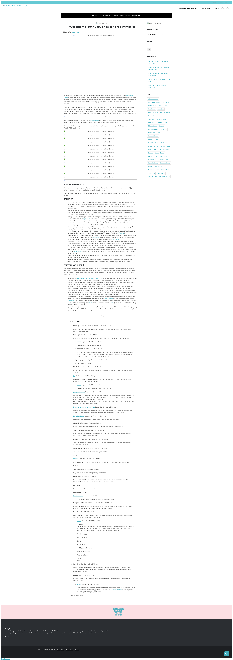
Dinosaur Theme (162, 122)
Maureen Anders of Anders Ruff (84, 407)
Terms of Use (69, 650)
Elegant (161, 126)
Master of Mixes (153, 146)
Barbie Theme (163, 106)
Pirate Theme (152, 160)
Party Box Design (79, 416)
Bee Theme (151, 109)
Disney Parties (152, 126)
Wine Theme (161, 173)
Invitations (164, 143)
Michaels (96, 237)
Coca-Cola (151, 119)
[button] (228, 8)
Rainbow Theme (165, 163)
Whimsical (151, 173)
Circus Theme (161, 116)
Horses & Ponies (153, 136)
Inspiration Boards (153, 143)
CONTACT (118, 615)
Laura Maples (108, 299)
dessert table (94, 120)
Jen (74, 376)
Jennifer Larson (78, 496)
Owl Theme (163, 156)
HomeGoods (78, 252)
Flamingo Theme (153, 129)
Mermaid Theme (165, 146)
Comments (75, 32)
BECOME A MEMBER (223, 2)
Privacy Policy (60, 650)
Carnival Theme (165, 112)
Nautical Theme (153, 156)
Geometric (164, 129)
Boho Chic (161, 109)
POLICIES (118, 613)
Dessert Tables (161, 119)
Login (214, 2)
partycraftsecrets (79, 392)
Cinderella (151, 116)
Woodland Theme (164, 176)
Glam (158, 133)
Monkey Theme (159, 153)
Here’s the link (117, 590)
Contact (77, 650)
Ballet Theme (152, 106)
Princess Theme (163, 160)
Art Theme (166, 102)
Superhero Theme (153, 170)
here (90, 303)
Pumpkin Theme (153, 163)
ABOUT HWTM (118, 609)
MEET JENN (118, 611)
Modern (150, 153)
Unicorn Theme (165, 170)
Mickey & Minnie (164, 149)
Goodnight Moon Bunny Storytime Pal (89, 278)
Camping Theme (153, 112)
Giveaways (151, 133)
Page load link (5, 659)
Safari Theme (158, 166)
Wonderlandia (152, 176)
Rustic (150, 166)
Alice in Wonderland (154, 102)
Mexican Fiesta (152, 149)
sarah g (75, 459)
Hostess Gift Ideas (153, 139)
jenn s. (79, 342)
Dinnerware (151, 122)
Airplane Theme (153, 99)
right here (86, 219)
